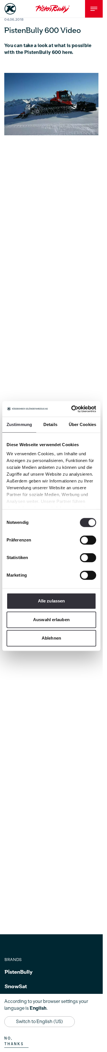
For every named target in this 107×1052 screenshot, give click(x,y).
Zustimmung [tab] (19, 424)
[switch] (88, 540)
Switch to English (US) (39, 1021)
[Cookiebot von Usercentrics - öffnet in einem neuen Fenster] (72, 409)
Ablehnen (51, 638)
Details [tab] (50, 424)
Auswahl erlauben (51, 619)
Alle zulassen (51, 600)
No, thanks (14, 1041)
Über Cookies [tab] (82, 424)
